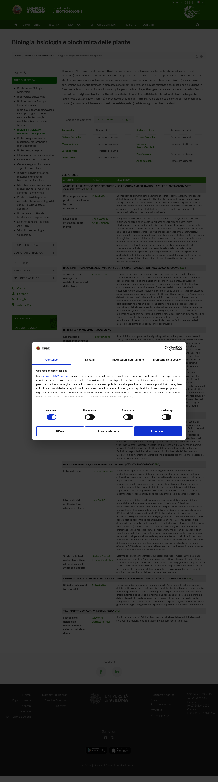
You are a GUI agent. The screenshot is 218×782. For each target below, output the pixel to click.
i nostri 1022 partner (56, 376)
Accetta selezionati (109, 431)
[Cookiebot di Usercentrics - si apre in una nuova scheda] (167, 348)
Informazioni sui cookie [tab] (166, 359)
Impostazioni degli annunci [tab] (128, 359)
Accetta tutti (158, 431)
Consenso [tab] (51, 359)
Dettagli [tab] (90, 359)
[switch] (90, 417)
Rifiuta (60, 431)
